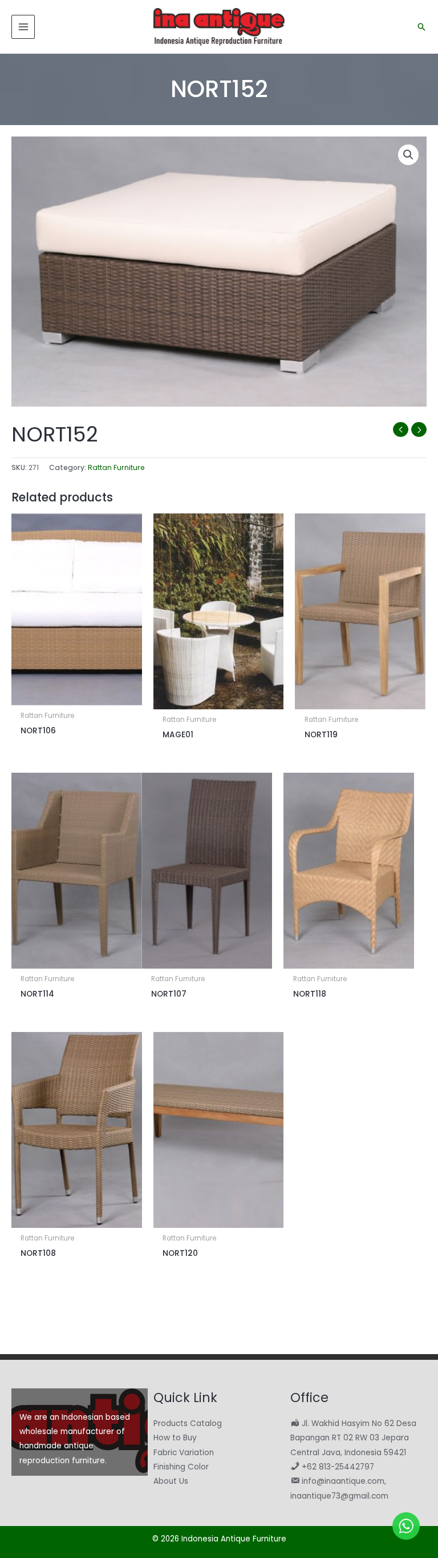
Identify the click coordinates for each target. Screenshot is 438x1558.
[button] (421, 27)
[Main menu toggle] (23, 26)
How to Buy (175, 1437)
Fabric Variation (183, 1452)
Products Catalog (187, 1423)
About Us (170, 1481)
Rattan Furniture (116, 467)
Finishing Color (181, 1466)
